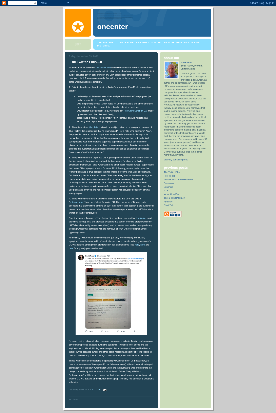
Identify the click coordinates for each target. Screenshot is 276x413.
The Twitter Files (103, 67)
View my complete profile (176, 159)
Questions (169, 183)
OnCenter (112, 27)
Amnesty (168, 201)
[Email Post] (104, 389)
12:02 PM (96, 389)
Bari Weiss (141, 218)
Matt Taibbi (94, 127)
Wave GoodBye (171, 194)
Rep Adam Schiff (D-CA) (136, 111)
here (137, 244)
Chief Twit (168, 205)
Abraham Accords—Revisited (178, 179)
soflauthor (186, 62)
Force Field (169, 176)
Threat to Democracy (174, 198)
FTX (166, 190)
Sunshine (168, 187)
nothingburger (76, 202)
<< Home (73, 399)
